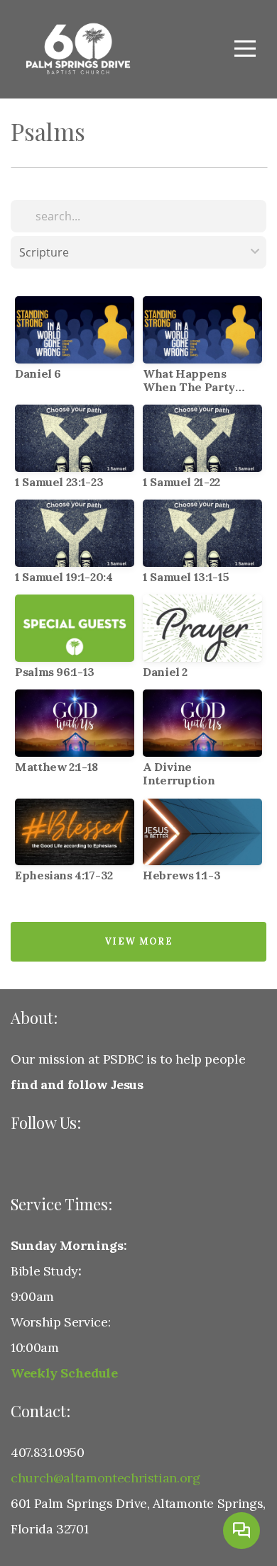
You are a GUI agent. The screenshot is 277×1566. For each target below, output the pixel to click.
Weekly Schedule (64, 1373)
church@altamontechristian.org (105, 1478)
